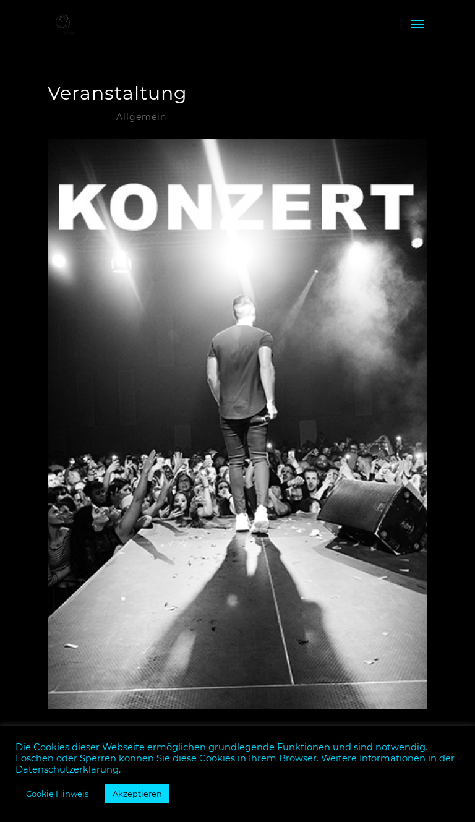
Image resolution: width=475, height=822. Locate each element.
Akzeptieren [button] (137, 793)
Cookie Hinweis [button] (57, 793)
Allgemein (141, 116)
